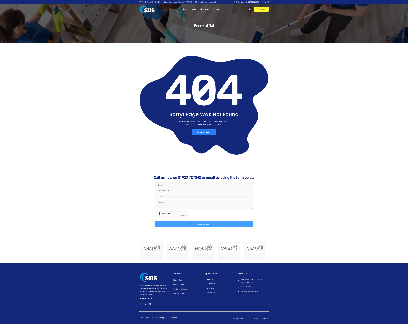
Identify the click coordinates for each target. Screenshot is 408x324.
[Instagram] (145, 304)
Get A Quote (261, 9)
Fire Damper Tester (180, 289)
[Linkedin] (150, 304)
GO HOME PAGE (204, 132)
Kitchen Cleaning (179, 280)
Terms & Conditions (260, 319)
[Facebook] (140, 304)
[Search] (250, 9)
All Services (204, 9)
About (194, 9)
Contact (216, 9)
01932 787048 (253, 2)
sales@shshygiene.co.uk (207, 2)
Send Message (204, 224)
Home (185, 9)
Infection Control (179, 293)
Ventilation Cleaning (180, 285)
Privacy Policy (238, 319)
